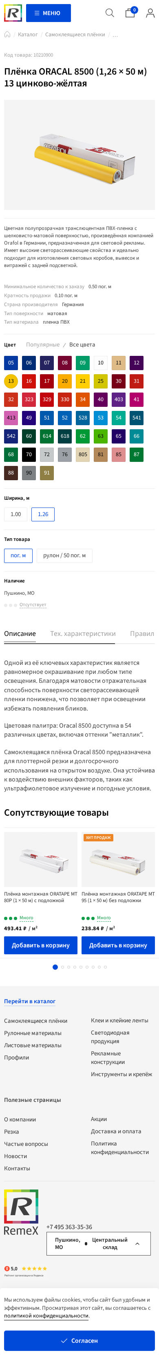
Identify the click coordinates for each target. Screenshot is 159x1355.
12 (136, 363)
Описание (20, 634)
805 (83, 454)
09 (83, 363)
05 (11, 363)
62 (83, 436)
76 (65, 454)
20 (65, 381)
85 (118, 454)
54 (118, 418)
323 (29, 399)
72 (47, 454)
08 (65, 363)
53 (101, 418)
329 (47, 399)
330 (65, 399)
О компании (20, 1119)
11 (118, 363)
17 (47, 381)
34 (83, 399)
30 (118, 381)
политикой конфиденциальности (46, 1316)
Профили (16, 1057)
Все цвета (82, 344)
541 (136, 418)
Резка (11, 1132)
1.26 (43, 514)
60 (29, 436)
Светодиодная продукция (110, 1037)
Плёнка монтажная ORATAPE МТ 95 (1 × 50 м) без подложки (118, 897)
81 (101, 454)
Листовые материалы (33, 1045)
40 (101, 399)
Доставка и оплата (116, 1131)
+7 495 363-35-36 (69, 1227)
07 (47, 363)
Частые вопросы (26, 1144)
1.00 (16, 514)
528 (83, 418)
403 (119, 399)
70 (29, 454)
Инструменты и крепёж (121, 1074)
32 (11, 399)
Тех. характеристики (83, 634)
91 (47, 473)
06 (29, 363)
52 (65, 418)
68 (11, 454)
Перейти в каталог (29, 1001)
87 (136, 454)
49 (29, 418)
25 (101, 381)
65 (118, 436)
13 (11, 381)
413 (11, 418)
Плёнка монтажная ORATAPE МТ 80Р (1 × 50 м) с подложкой (40, 897)
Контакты (17, 1168)
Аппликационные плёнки (115, 36)
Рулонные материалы (33, 1033)
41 (136, 399)
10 (101, 363)
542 (11, 436)
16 (29, 381)
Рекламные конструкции (108, 1057)
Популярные (43, 344)
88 (11, 473)
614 (47, 436)
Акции (99, 1119)
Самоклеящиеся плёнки (75, 35)
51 (47, 418)
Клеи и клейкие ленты (119, 1020)
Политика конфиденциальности (120, 1147)
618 (65, 436)
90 (29, 473)
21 (83, 381)
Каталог (28, 35)
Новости (15, 1156)
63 (101, 436)
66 (136, 436)
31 (136, 381)
